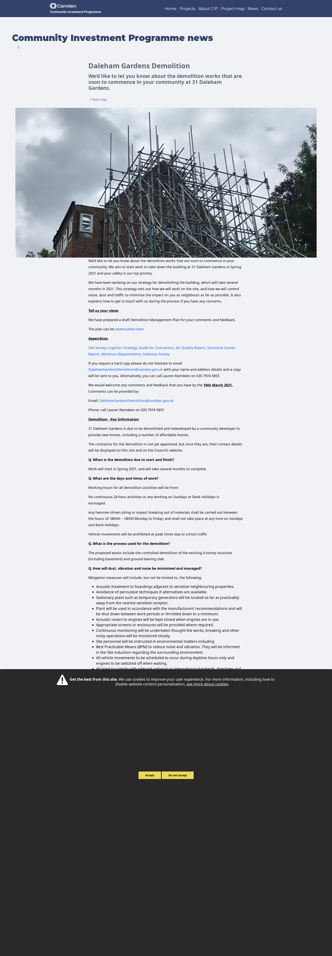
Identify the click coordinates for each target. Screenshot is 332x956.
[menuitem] (170, 8)
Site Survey (97, 347)
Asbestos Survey (156, 354)
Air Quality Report (190, 347)
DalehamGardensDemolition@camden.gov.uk (125, 369)
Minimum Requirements (121, 354)
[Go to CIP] (76, 9)
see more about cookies (207, 684)
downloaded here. (129, 329)
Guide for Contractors (156, 347)
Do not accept (177, 775)
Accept (149, 775)
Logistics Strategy (122, 347)
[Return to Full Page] (18, 48)
